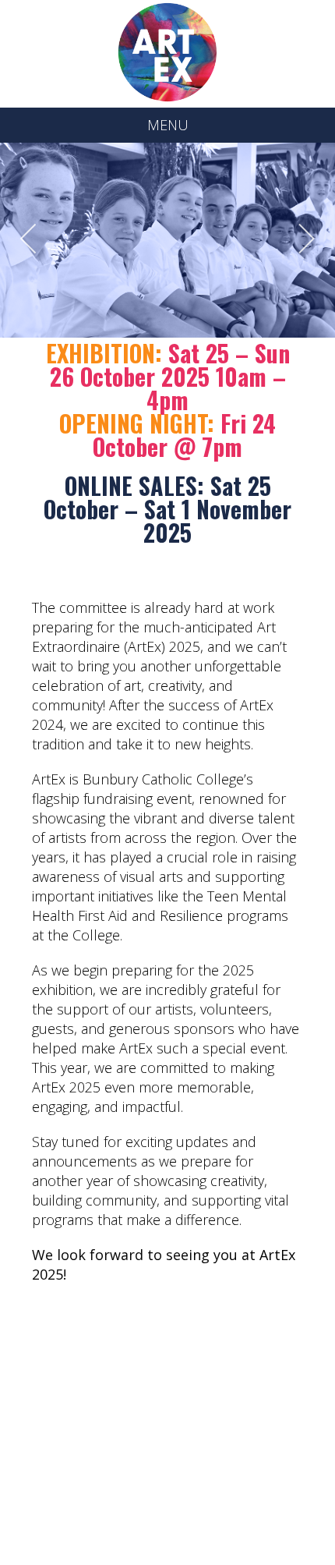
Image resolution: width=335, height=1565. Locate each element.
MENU (168, 124)
